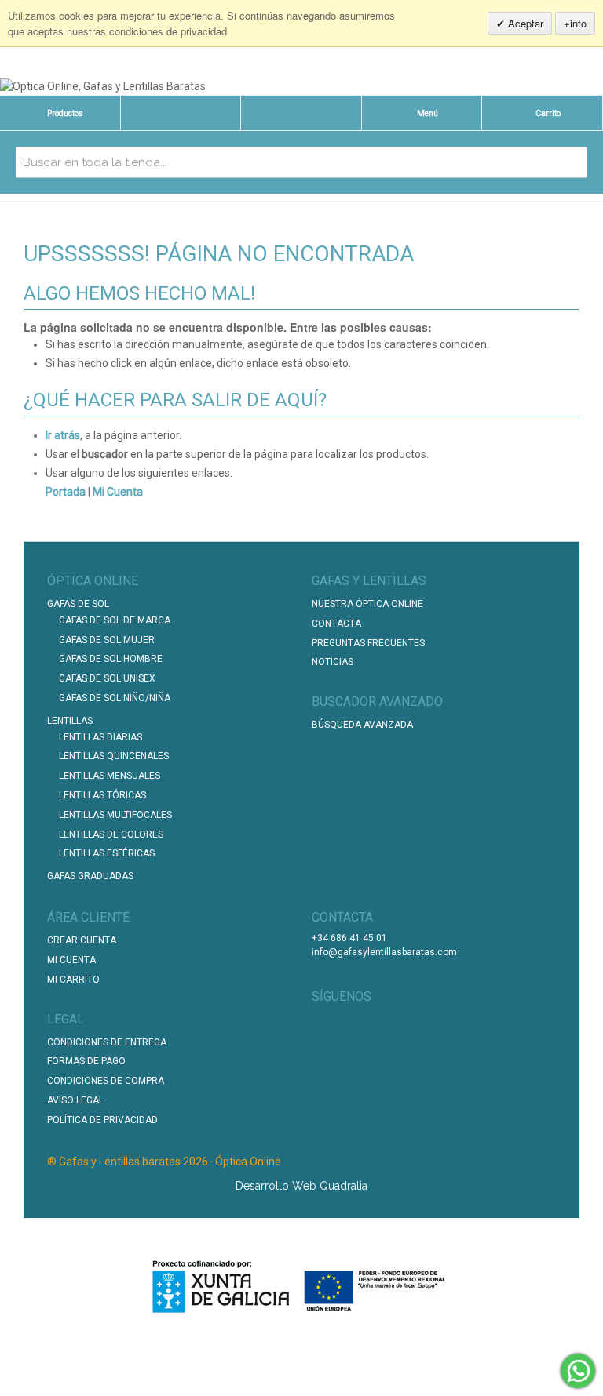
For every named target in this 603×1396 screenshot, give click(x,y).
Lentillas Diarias (100, 737)
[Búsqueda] (571, 162)
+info (575, 23)
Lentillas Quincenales (114, 756)
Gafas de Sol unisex (107, 678)
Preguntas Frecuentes (368, 643)
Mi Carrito (73, 979)
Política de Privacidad (102, 1119)
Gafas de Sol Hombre (111, 658)
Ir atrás (63, 435)
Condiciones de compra (105, 1080)
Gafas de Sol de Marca (114, 620)
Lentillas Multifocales (115, 814)
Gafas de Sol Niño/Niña (114, 698)
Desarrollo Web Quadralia (301, 1186)
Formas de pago (86, 1061)
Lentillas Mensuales (109, 775)
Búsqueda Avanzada (362, 724)
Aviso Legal (75, 1100)
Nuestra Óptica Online (369, 603)
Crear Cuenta (81, 940)
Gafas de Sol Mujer (107, 639)
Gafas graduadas (90, 876)
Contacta (336, 623)
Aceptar (524, 23)
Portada (66, 491)
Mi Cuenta (118, 491)
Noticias (332, 661)
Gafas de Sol (78, 603)
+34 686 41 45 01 (349, 937)
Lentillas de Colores (111, 834)
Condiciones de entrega (106, 1042)
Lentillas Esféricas (107, 853)
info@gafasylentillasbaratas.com (384, 952)
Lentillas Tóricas (102, 795)
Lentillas (70, 720)
